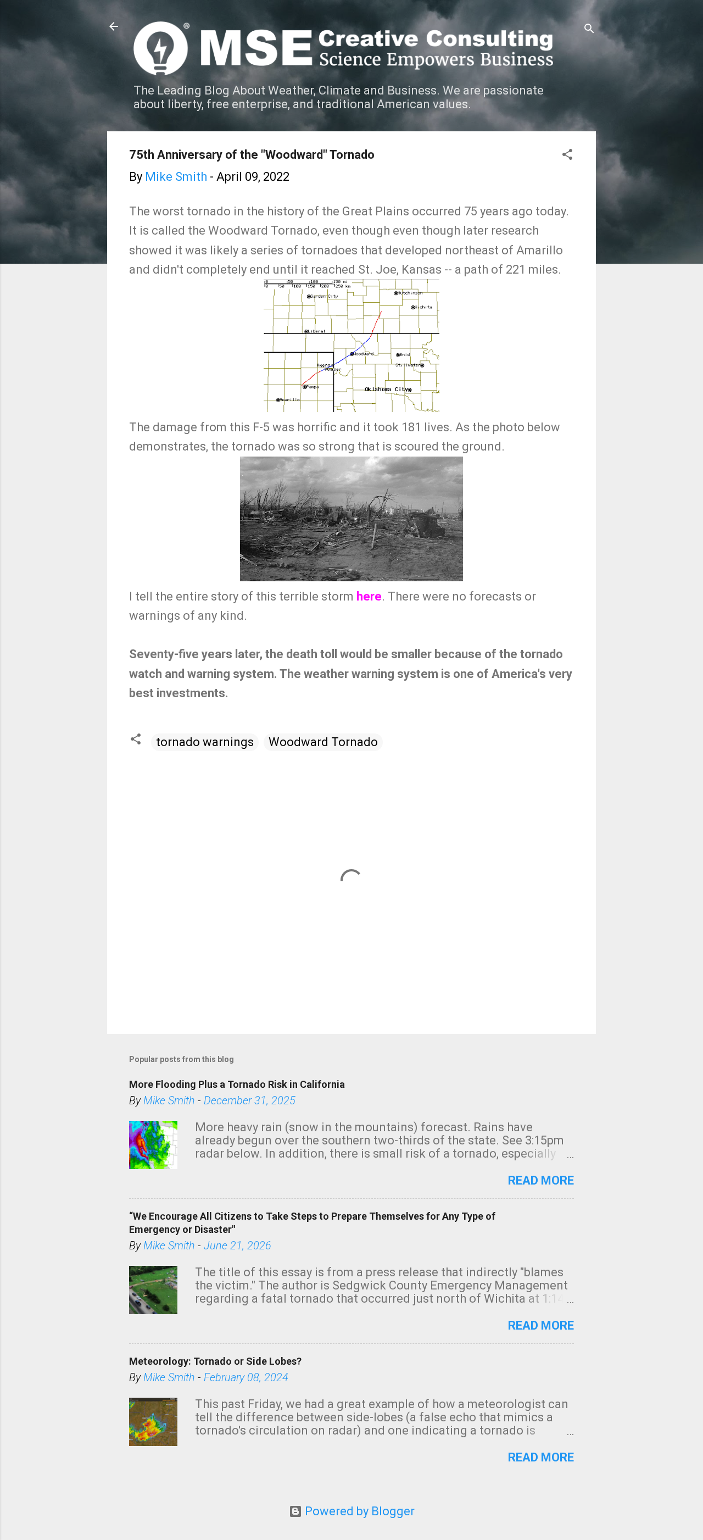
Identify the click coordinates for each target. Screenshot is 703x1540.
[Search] (589, 30)
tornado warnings (205, 742)
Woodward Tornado (323, 742)
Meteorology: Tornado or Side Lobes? (215, 1361)
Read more (541, 1180)
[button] (567, 156)
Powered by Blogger (358, 1511)
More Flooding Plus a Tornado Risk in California (237, 1084)
